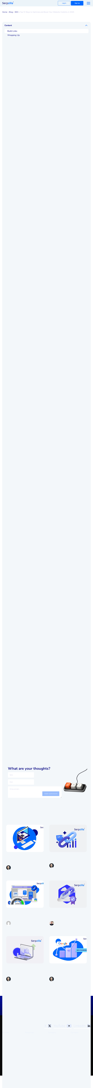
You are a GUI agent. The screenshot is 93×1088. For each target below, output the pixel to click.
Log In (64, 3)
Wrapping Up (13, 35)
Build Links (12, 31)
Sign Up (77, 3)
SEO (16, 12)
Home (4, 12)
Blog (11, 12)
